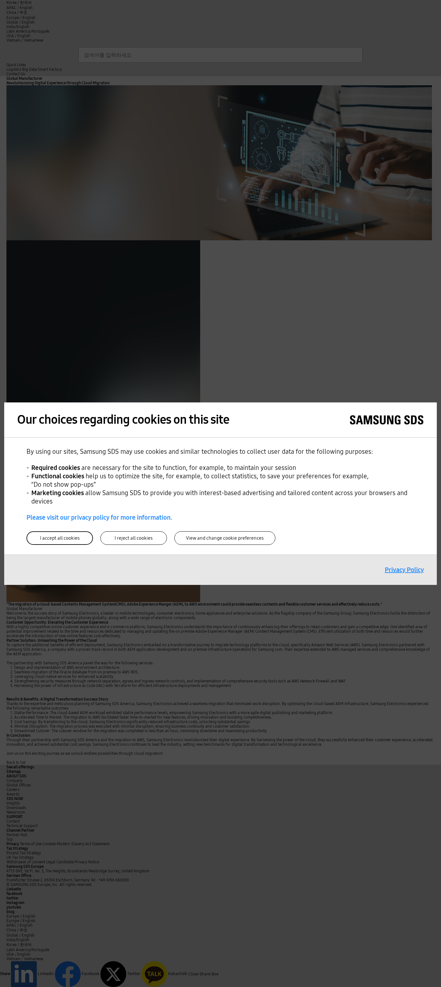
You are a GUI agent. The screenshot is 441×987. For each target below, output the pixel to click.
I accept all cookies (60, 538)
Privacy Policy (404, 570)
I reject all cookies (134, 538)
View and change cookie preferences (225, 538)
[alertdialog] (220, 493)
